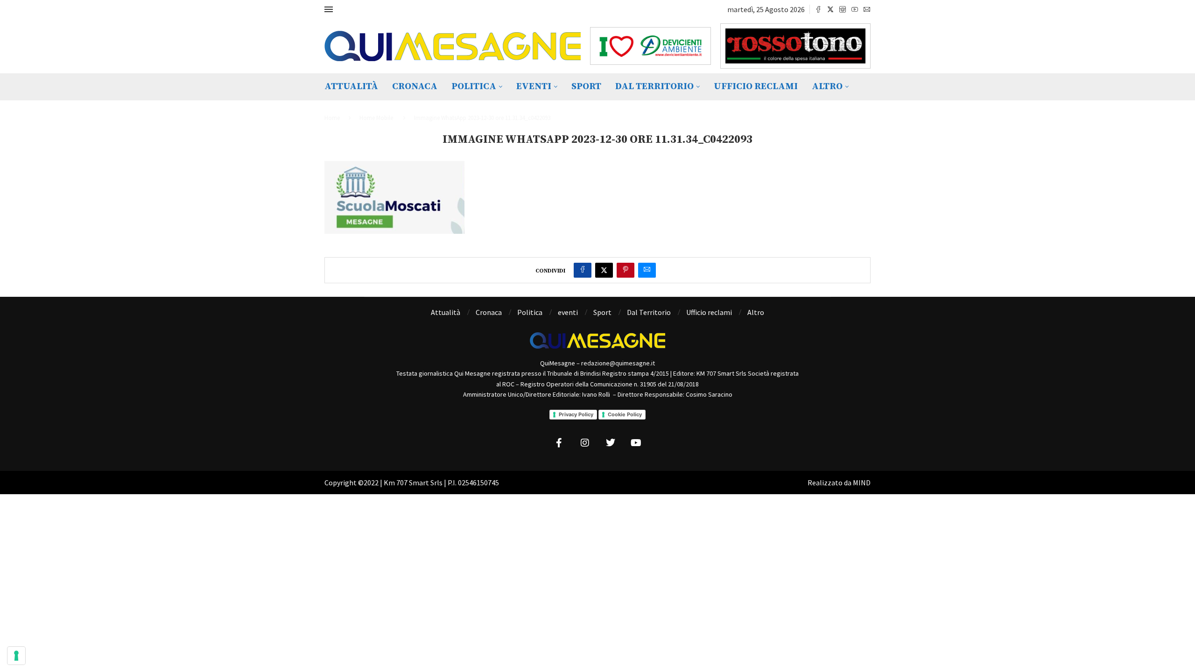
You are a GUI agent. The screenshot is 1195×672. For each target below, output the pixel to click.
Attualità (351, 86)
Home (332, 118)
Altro (827, 86)
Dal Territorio (654, 86)
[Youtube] (854, 9)
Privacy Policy (576, 414)
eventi (533, 86)
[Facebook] (818, 9)
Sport (586, 86)
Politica (473, 86)
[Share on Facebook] (582, 270)
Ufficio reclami (756, 86)
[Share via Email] (647, 270)
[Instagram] (842, 9)
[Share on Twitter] (604, 270)
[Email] (867, 9)
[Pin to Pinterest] (625, 270)
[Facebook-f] (559, 443)
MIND (862, 482)
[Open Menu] (328, 9)
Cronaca (414, 86)
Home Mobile (376, 118)
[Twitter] (830, 9)
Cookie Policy (625, 414)
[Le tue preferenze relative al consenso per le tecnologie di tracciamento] (16, 656)
